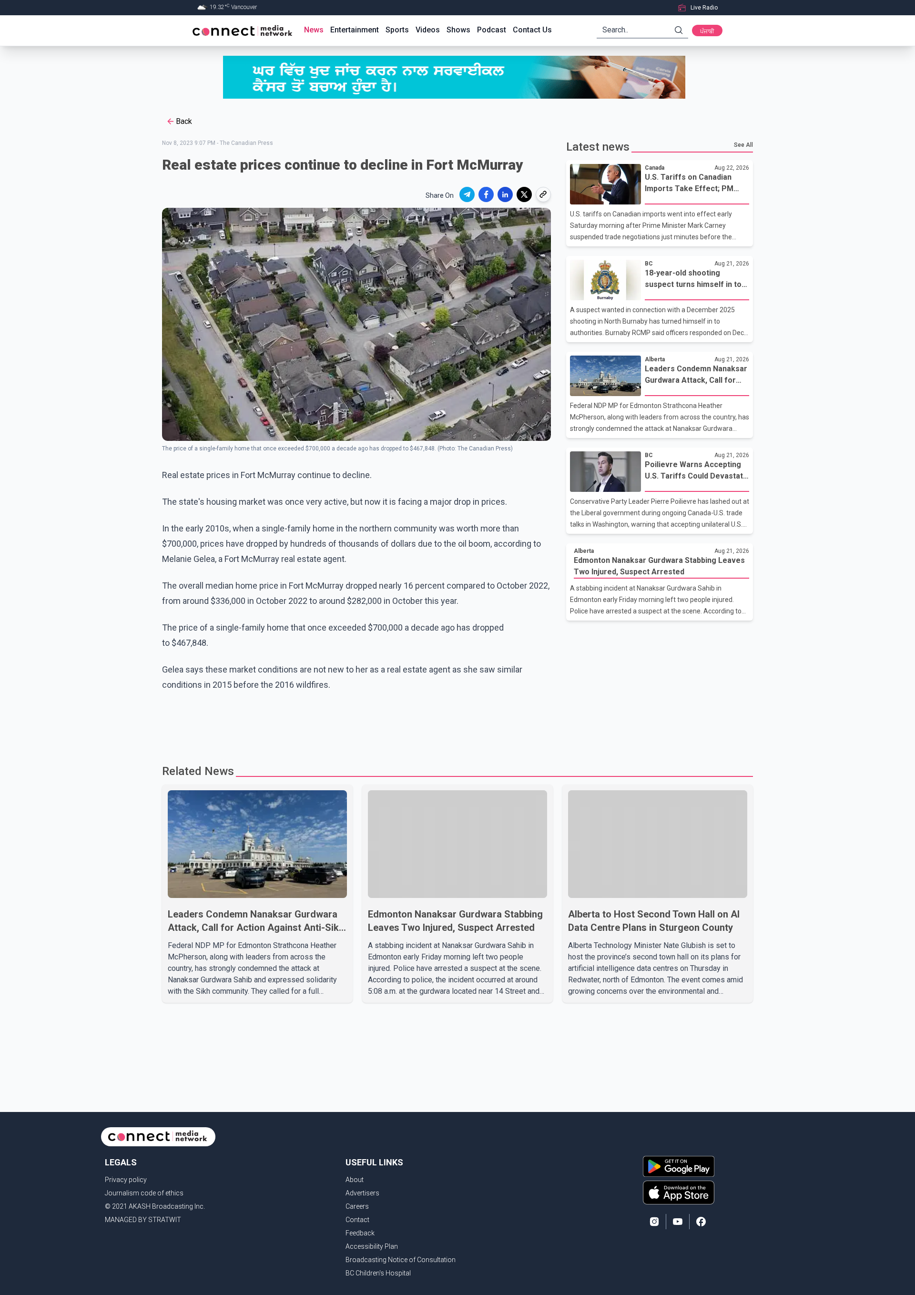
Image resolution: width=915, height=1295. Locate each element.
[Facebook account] (701, 1221)
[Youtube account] (677, 1221)
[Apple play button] (678, 1192)
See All (743, 145)
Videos (428, 29)
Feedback (360, 1233)
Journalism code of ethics (144, 1193)
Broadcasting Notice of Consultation (401, 1260)
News (314, 29)
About (355, 1179)
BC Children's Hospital (378, 1273)
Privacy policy (126, 1179)
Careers (357, 1206)
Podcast (491, 29)
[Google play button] (678, 1166)
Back (184, 121)
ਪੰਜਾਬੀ (707, 31)
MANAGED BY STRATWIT (143, 1220)
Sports (397, 29)
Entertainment (354, 29)
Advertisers (362, 1193)
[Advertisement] (454, 723)
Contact (357, 1220)
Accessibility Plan (372, 1246)
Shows (458, 29)
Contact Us (532, 29)
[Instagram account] (654, 1221)
